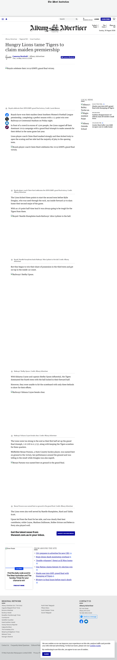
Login (96, 19)
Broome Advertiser (7, 610)
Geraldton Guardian (7, 620)
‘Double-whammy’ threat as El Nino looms (54, 560)
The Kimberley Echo (8, 629)
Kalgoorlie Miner (7, 627)
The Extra (104, 26)
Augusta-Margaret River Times (11, 608)
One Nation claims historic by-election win (54, 567)
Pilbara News (45, 608)
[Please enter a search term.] (76, 19)
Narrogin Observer (7, 637)
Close (46, 654)
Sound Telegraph (46, 613)
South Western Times (47, 610)
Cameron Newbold (68, 57)
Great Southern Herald (8, 622)
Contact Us (5, 645)
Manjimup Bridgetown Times (10, 632)
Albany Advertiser (11, 39)
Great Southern (35, 39)
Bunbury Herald (6, 613)
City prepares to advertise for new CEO (53, 553)
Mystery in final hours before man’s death (54, 580)
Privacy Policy (38, 653)
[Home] (6, 19)
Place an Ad (112, 26)
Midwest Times (6, 634)
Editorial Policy (36, 645)
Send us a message (90, 617)
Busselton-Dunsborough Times (11, 615)
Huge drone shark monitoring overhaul (52, 557)
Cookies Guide (95, 646)
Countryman (5, 617)
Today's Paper (94, 26)
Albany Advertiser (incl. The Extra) (12, 605)
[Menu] (3, 19)
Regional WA (24, 39)
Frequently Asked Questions (20, 645)
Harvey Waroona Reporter (9, 625)
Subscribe (106, 19)
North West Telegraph (47, 605)
